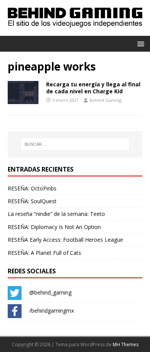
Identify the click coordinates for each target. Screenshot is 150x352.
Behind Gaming (106, 100)
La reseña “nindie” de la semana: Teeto (56, 213)
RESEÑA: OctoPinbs (32, 188)
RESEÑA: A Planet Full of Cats (44, 252)
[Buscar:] (75, 144)
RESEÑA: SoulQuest (32, 201)
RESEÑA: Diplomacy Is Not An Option (54, 227)
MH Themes (125, 344)
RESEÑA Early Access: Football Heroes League (65, 239)
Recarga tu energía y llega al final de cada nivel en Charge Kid (93, 88)
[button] (139, 43)
